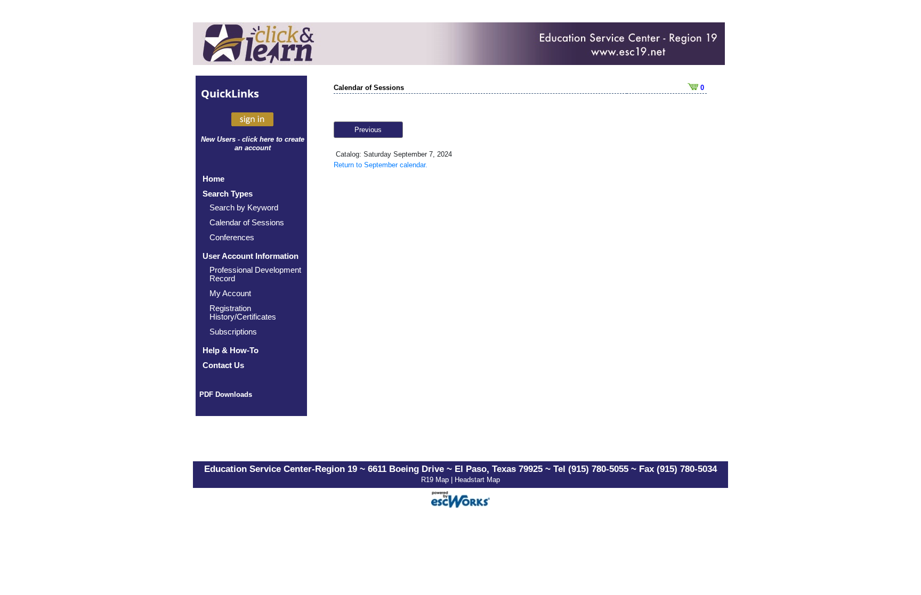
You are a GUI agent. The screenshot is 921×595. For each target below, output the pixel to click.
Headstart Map (477, 480)
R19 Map (436, 480)
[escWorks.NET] (460, 498)
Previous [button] (368, 130)
